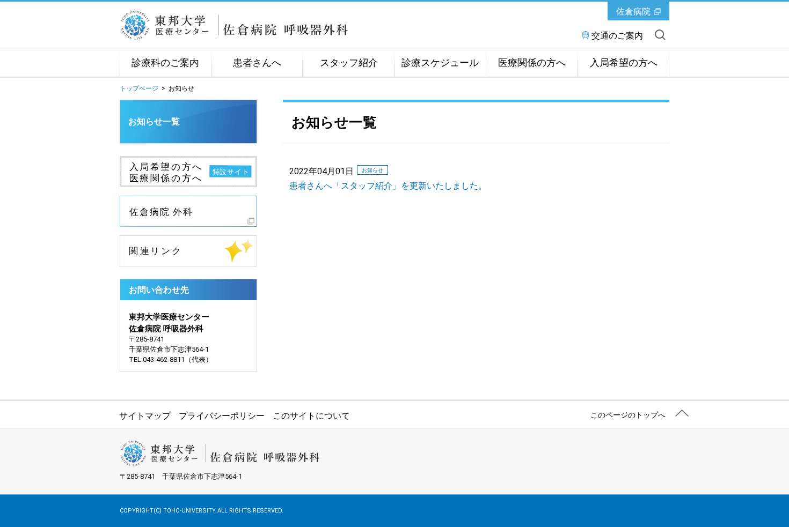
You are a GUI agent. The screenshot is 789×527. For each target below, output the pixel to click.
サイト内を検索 (660, 34)
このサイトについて (311, 416)
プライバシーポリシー (222, 416)
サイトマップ (145, 416)
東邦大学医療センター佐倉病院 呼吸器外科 (241, 25)
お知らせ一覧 (154, 121)
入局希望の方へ (624, 62)
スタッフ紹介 (349, 62)
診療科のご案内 (165, 62)
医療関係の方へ (532, 62)
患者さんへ (257, 62)
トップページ (139, 88)
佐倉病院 (633, 11)
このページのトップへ (628, 415)
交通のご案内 (617, 36)
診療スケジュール (440, 62)
